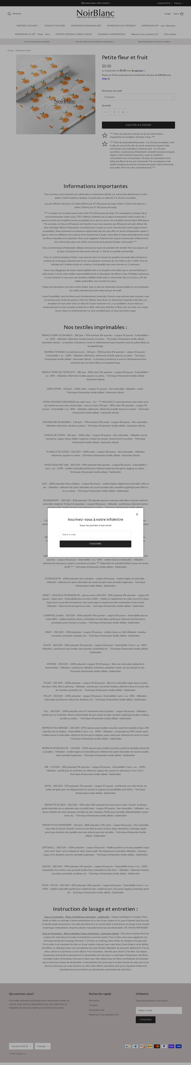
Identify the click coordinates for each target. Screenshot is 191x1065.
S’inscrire (95, 543)
